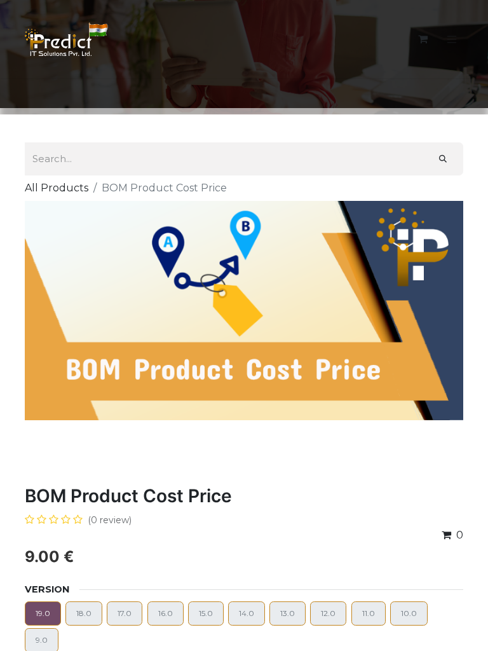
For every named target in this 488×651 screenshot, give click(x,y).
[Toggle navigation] (451, 39)
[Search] (443, 158)
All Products (56, 188)
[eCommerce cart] (422, 38)
